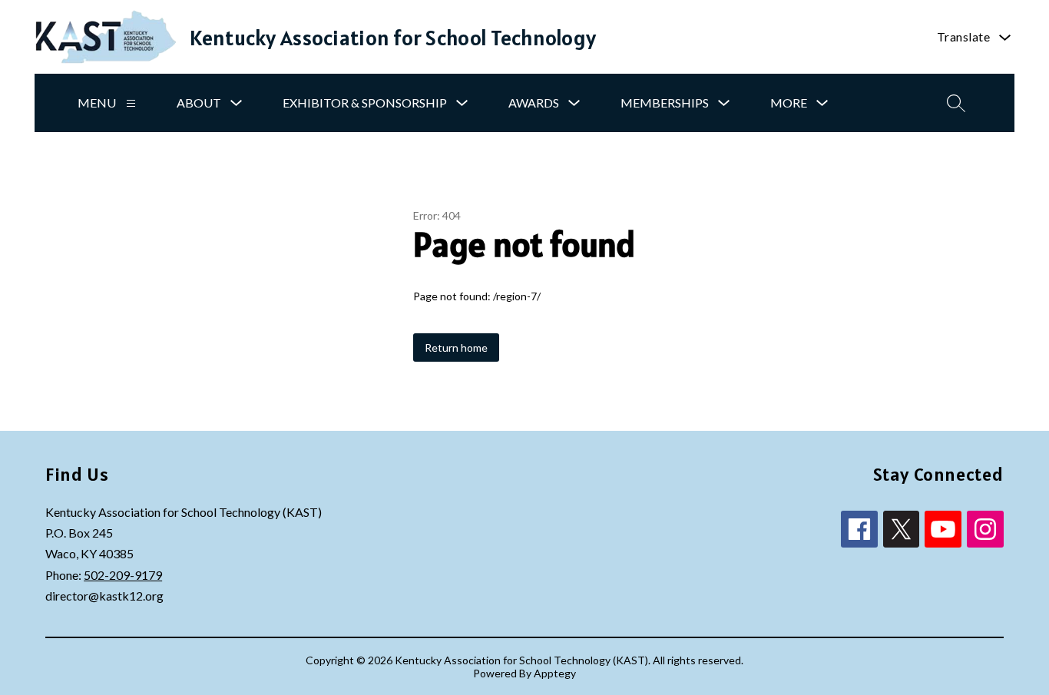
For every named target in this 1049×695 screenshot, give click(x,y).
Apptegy (555, 673)
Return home (456, 347)
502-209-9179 (123, 575)
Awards (533, 102)
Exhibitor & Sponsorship (365, 102)
